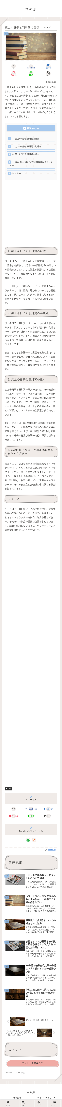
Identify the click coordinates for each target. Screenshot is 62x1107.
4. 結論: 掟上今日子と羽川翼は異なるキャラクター (30, 164)
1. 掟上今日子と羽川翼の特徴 (25, 139)
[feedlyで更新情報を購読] (28, 840)
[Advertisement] (31, 215)
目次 (29, 128)
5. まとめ (16, 173)
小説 (9, 788)
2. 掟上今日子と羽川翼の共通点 (26, 146)
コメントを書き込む (32, 1063)
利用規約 (17, 1097)
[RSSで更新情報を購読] (34, 840)
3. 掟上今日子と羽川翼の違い (25, 154)
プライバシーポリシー (45, 1097)
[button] (48, 73)
